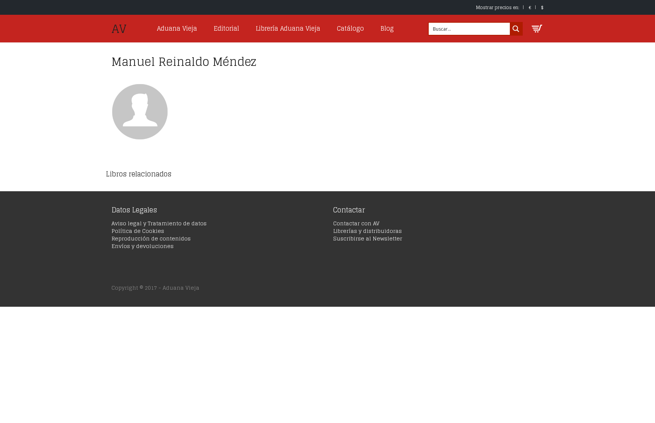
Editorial (226, 28)
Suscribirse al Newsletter (367, 238)
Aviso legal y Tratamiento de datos (159, 223)
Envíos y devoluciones (142, 246)
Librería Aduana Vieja (288, 28)
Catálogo (350, 28)
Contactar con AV (356, 223)
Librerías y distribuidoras (367, 231)
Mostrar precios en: (497, 7)
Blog (387, 28)
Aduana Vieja (177, 28)
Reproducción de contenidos (151, 238)
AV (119, 29)
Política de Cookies (137, 231)
